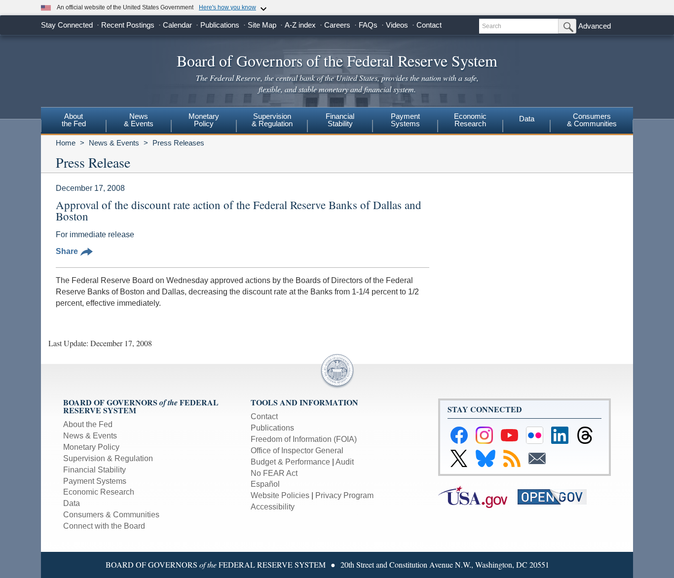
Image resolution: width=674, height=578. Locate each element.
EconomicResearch (470, 120)
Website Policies (280, 495)
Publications (219, 25)
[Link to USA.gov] (478, 496)
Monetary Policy (91, 447)
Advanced (594, 26)
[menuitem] (73, 121)
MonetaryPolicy (203, 120)
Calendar (177, 25)
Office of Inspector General (297, 450)
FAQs (368, 25)
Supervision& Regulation (272, 120)
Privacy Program (344, 495)
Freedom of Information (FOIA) (304, 439)
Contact (429, 25)
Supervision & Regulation (108, 458)
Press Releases (178, 143)
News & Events (114, 143)
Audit (345, 462)
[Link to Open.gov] (556, 496)
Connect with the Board (104, 526)
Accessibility (273, 507)
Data (526, 118)
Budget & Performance (290, 462)
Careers (337, 25)
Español (265, 484)
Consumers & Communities (592, 120)
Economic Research (98, 492)
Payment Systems (94, 481)
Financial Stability (94, 470)
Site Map (262, 25)
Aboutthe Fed (74, 120)
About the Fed (87, 424)
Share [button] (67, 251)
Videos (397, 25)
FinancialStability (340, 120)
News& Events (138, 120)
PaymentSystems (405, 120)
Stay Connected (67, 25)
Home (65, 143)
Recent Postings (127, 25)
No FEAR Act (274, 473)
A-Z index (300, 25)
